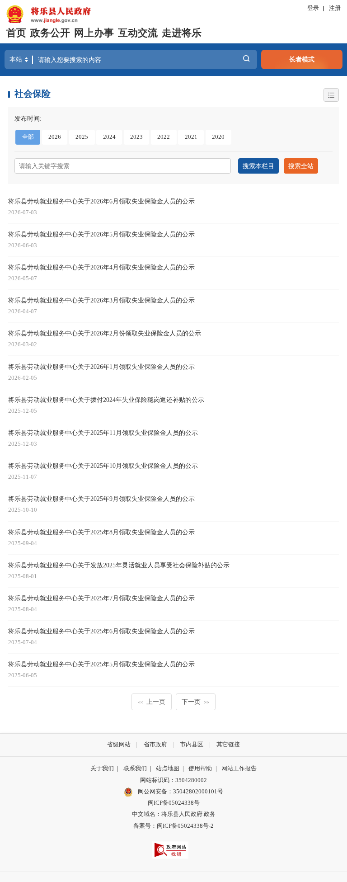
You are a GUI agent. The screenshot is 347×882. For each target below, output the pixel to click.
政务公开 (50, 33)
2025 (81, 137)
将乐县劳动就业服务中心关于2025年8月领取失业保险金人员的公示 (101, 532)
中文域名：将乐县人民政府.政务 (174, 814)
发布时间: (28, 118)
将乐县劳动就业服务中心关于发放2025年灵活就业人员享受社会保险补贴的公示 (119, 565)
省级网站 (119, 744)
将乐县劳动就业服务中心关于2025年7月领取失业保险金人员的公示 (101, 598)
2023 (136, 137)
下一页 (195, 701)
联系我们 (135, 768)
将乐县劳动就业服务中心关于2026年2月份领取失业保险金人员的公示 (104, 333)
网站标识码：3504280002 (173, 780)
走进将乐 (182, 33)
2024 (109, 137)
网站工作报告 (239, 768)
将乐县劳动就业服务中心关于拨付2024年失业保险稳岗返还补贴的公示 (106, 399)
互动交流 (138, 33)
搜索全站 (301, 166)
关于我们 (102, 768)
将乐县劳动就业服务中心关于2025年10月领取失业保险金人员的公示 (103, 465)
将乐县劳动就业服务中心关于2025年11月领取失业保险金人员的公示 (103, 432)
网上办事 (94, 33)
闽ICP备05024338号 (174, 803)
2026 (54, 137)
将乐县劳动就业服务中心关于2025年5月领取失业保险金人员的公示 (101, 664)
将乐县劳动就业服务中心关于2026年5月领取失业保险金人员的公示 (101, 234)
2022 (163, 137)
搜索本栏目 (258, 166)
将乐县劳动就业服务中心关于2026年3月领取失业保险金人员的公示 (101, 300)
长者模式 (301, 59)
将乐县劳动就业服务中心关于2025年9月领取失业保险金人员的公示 (101, 498)
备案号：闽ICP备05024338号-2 (173, 826)
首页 (16, 33)
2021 (191, 137)
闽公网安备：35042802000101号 (180, 791)
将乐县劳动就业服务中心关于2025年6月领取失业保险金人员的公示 (101, 631)
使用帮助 (200, 768)
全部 (28, 137)
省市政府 (155, 744)
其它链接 (228, 744)
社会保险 (32, 94)
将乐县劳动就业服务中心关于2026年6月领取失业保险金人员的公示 (101, 201)
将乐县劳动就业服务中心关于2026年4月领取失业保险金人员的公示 (101, 267)
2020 (218, 137)
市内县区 (191, 744)
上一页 (151, 701)
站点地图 (167, 768)
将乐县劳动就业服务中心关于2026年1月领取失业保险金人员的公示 (101, 366)
